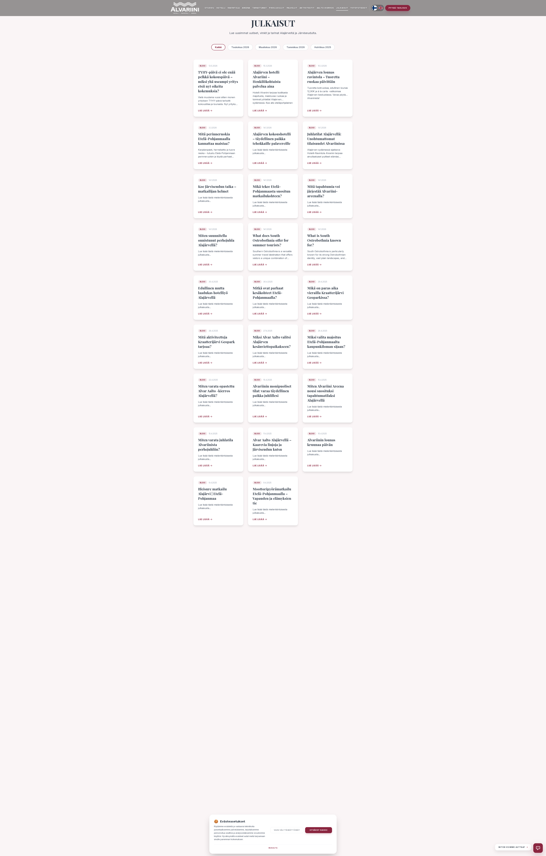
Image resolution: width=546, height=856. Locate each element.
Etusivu (209, 8)
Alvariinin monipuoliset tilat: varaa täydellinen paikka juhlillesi (272, 391)
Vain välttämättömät (287, 830)
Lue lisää (203, 110)
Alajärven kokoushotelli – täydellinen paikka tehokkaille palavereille (272, 139)
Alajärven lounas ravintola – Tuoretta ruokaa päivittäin (323, 77)
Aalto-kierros (325, 8)
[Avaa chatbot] (538, 848)
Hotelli (221, 8)
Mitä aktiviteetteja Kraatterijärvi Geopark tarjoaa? (216, 342)
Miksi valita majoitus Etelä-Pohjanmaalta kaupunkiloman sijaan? (326, 342)
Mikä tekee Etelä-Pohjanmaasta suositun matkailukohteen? (271, 191)
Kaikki (218, 47)
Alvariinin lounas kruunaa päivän (321, 442)
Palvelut (292, 8)
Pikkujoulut (276, 8)
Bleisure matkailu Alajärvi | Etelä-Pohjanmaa (212, 494)
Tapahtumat (259, 8)
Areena (246, 8)
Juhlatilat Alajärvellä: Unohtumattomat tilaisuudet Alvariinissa (326, 139)
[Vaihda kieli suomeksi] (374, 8)
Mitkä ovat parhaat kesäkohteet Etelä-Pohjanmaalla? (268, 293)
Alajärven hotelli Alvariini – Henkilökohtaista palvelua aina (267, 79)
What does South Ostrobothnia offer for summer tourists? (270, 240)
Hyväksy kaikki (318, 830)
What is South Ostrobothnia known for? (324, 240)
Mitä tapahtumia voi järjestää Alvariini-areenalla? (323, 191)
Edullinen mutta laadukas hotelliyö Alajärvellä (213, 293)
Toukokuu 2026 (240, 47)
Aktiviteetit (307, 8)
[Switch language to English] (380, 8)
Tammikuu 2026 (296, 47)
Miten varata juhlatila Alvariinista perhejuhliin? (215, 445)
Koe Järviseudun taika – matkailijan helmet (217, 188)
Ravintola (234, 8)
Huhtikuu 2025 (322, 47)
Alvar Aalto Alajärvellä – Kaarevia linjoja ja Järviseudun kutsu (272, 445)
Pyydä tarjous (398, 8)
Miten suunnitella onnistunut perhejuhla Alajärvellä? (216, 240)
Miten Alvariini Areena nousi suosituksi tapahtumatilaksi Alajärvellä (325, 393)
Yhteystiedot (358, 8)
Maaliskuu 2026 (268, 47)
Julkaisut (342, 8)
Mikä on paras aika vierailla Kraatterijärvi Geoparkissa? (325, 293)
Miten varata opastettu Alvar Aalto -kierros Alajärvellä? (216, 391)
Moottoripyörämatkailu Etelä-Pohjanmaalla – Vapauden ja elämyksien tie (272, 496)
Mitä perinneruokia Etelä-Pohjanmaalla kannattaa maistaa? (214, 139)
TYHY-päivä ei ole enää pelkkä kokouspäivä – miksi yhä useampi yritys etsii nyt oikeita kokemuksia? (218, 81)
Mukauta (273, 848)
